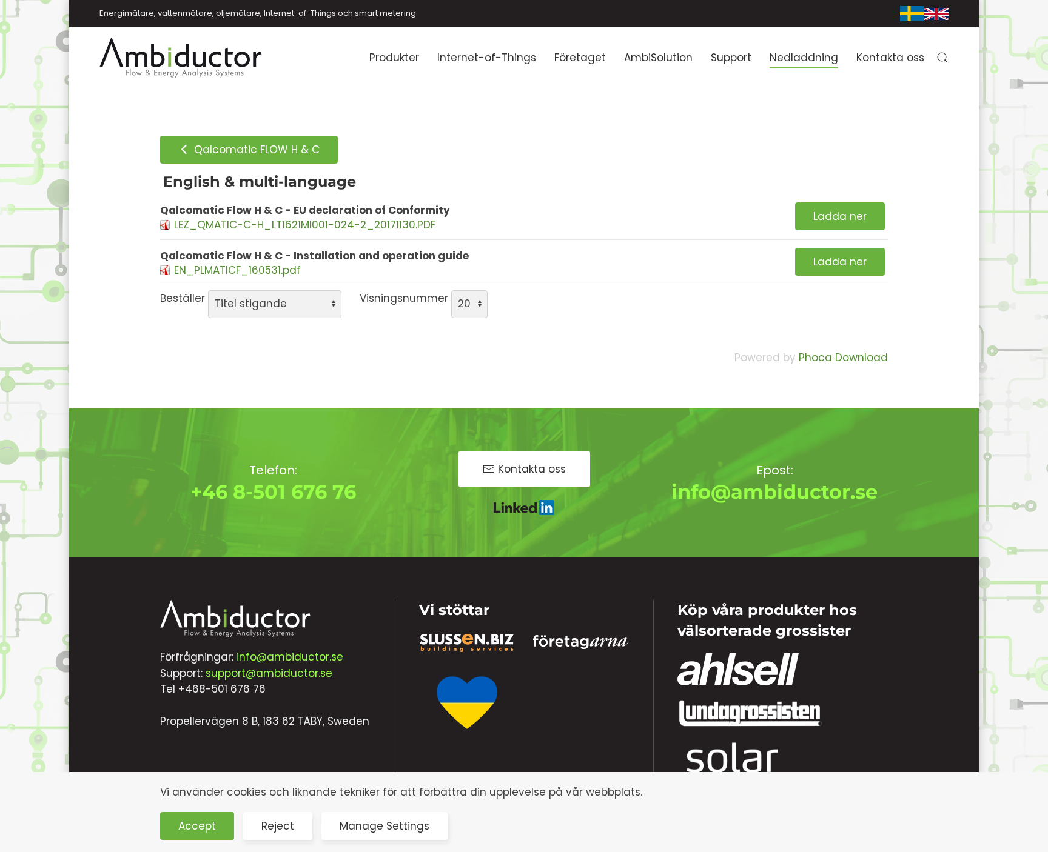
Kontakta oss (890, 57)
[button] (942, 57)
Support (731, 57)
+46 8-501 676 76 (273, 492)
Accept (197, 826)
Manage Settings (384, 826)
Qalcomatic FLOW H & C (255, 149)
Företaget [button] (580, 57)
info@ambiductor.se (774, 492)
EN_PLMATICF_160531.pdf (237, 270)
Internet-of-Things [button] (486, 57)
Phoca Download (843, 357)
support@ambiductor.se (269, 673)
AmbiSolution (658, 57)
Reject (277, 826)
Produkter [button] (394, 57)
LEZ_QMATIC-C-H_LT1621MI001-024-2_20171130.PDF (304, 225)
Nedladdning (804, 57)
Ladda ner (840, 216)
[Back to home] (181, 57)
